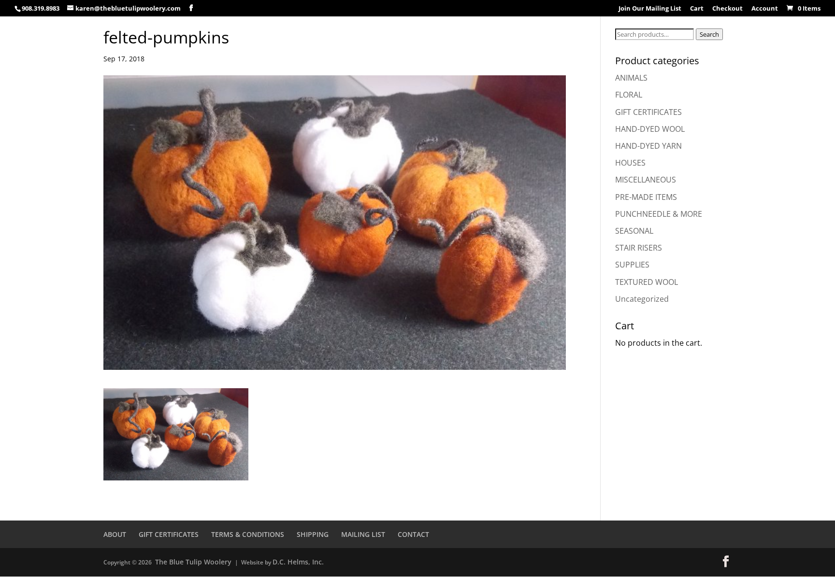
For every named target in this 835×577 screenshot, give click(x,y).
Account (764, 9)
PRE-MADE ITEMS (646, 197)
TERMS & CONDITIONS (247, 534)
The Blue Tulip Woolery (193, 561)
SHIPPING (313, 534)
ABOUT (114, 534)
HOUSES (630, 162)
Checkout (727, 9)
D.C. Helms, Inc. (298, 561)
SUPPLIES (632, 264)
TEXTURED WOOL (646, 282)
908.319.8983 (40, 8)
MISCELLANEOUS (645, 179)
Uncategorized (642, 299)
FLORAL (628, 94)
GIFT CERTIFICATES (648, 112)
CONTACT (413, 534)
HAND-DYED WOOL (650, 129)
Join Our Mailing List (650, 9)
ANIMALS (631, 77)
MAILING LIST (363, 534)
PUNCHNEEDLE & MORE (658, 214)
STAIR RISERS (638, 247)
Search (709, 34)
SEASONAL (634, 230)
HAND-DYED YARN (648, 146)
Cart (697, 9)
